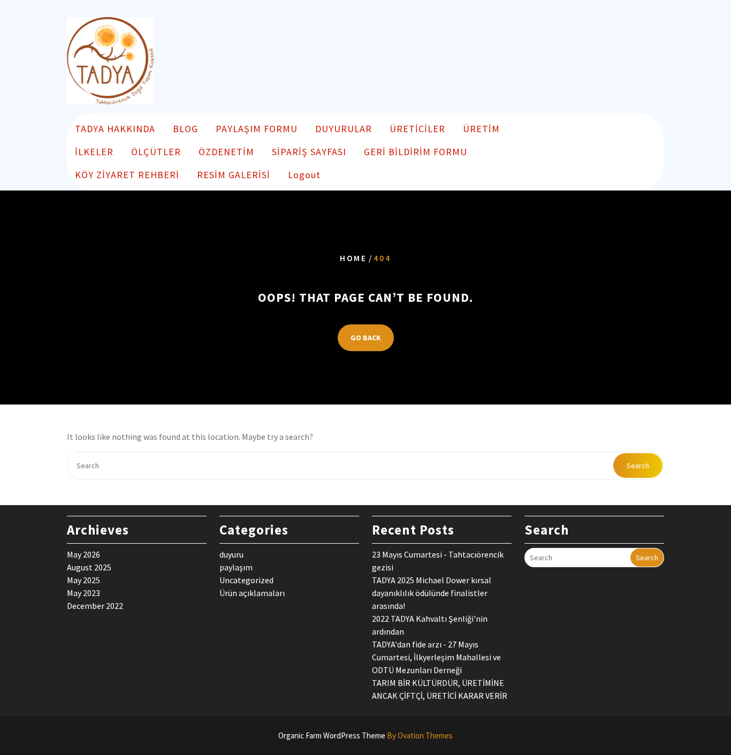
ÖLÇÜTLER (156, 152)
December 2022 (95, 605)
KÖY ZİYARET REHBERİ (127, 175)
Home (353, 258)
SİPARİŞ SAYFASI (309, 152)
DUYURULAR (343, 129)
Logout (304, 175)
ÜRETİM (481, 129)
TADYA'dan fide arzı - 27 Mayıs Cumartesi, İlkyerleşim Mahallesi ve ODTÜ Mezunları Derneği (436, 657)
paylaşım (236, 567)
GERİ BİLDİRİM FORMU (415, 152)
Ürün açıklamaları (252, 593)
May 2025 (83, 580)
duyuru (231, 554)
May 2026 (83, 554)
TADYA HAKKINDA (115, 129)
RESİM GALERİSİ (233, 175)
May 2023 (83, 593)
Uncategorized (246, 580)
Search (638, 465)
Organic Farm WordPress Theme (365, 735)
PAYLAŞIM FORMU (257, 129)
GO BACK (366, 337)
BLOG (185, 129)
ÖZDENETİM (226, 152)
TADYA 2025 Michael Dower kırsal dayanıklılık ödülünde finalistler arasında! (431, 593)
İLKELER (94, 152)
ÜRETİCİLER (417, 129)
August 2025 (89, 567)
